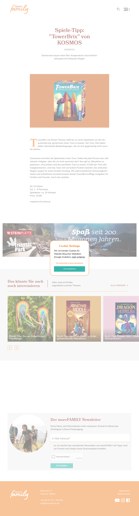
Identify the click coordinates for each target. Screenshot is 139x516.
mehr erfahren (78, 257)
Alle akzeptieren (69, 269)
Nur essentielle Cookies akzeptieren (69, 263)
